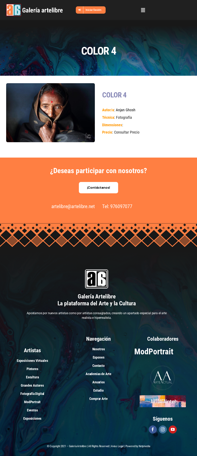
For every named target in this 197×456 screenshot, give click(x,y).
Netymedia (144, 446)
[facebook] (153, 429)
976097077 (121, 206)
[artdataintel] (163, 397)
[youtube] (173, 429)
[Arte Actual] (162, 366)
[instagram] (163, 429)
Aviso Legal (117, 446)
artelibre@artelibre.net (73, 206)
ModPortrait (153, 351)
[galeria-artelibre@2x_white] (34, 5)
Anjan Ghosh (125, 110)
